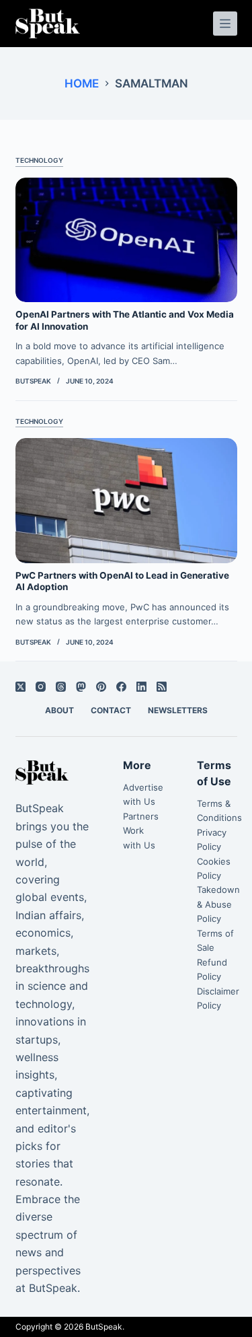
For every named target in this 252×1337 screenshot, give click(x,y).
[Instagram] (41, 687)
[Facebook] (121, 687)
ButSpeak (103, 1327)
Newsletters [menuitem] (178, 710)
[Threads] (61, 687)
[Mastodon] (81, 687)
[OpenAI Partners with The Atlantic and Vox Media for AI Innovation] (126, 240)
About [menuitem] (59, 710)
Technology (39, 160)
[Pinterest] (101, 687)
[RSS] (162, 687)
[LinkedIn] (141, 687)
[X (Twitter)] (20, 687)
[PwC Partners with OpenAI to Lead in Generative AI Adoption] (126, 500)
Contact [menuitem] (111, 710)
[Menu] (225, 23)
